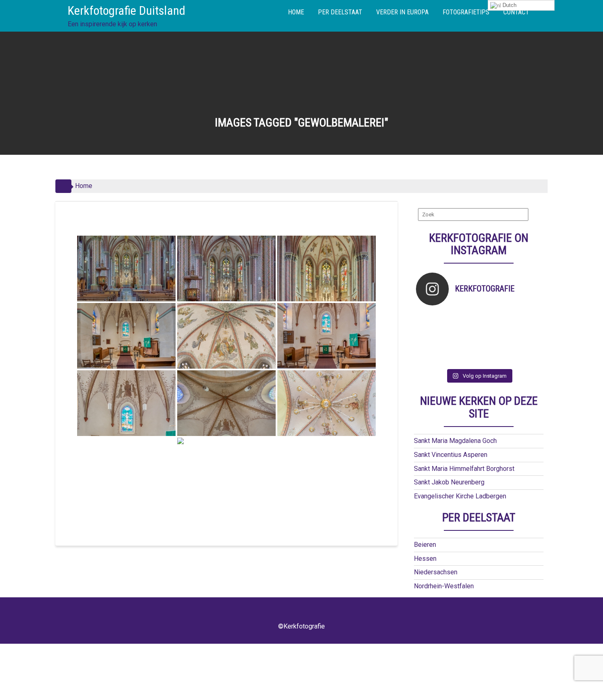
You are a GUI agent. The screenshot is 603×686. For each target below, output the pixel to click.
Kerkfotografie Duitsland (126, 10)
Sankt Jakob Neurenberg (449, 482)
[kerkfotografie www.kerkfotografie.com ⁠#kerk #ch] (431, 327)
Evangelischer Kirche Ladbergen (460, 496)
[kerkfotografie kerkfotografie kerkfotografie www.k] (431, 317)
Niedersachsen (435, 572)
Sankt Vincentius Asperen (450, 455)
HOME (296, 12)
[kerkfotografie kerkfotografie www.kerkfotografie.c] (526, 317)
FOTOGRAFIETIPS (466, 12)
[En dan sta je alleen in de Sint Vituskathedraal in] (494, 338)
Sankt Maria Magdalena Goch (455, 441)
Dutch (508, 5)
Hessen (425, 558)
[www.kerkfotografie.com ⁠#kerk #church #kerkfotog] (463, 349)
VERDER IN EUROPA (402, 12)
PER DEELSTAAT (340, 12)
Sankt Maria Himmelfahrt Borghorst (464, 469)
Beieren (425, 544)
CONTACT (516, 12)
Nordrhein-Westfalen (444, 586)
